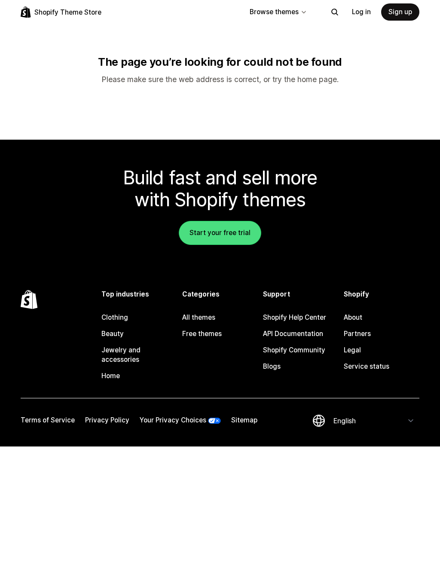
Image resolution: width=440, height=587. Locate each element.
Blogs (272, 366)
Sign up (400, 12)
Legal (352, 350)
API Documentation (293, 334)
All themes (198, 317)
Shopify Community (294, 350)
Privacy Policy (107, 420)
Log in (361, 12)
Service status (366, 366)
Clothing (114, 317)
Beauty (112, 334)
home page (317, 79)
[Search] (335, 12)
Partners (357, 334)
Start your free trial (220, 233)
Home (110, 376)
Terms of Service (48, 420)
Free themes (202, 334)
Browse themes (274, 12)
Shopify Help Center (294, 317)
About (353, 317)
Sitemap (244, 420)
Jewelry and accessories (121, 355)
